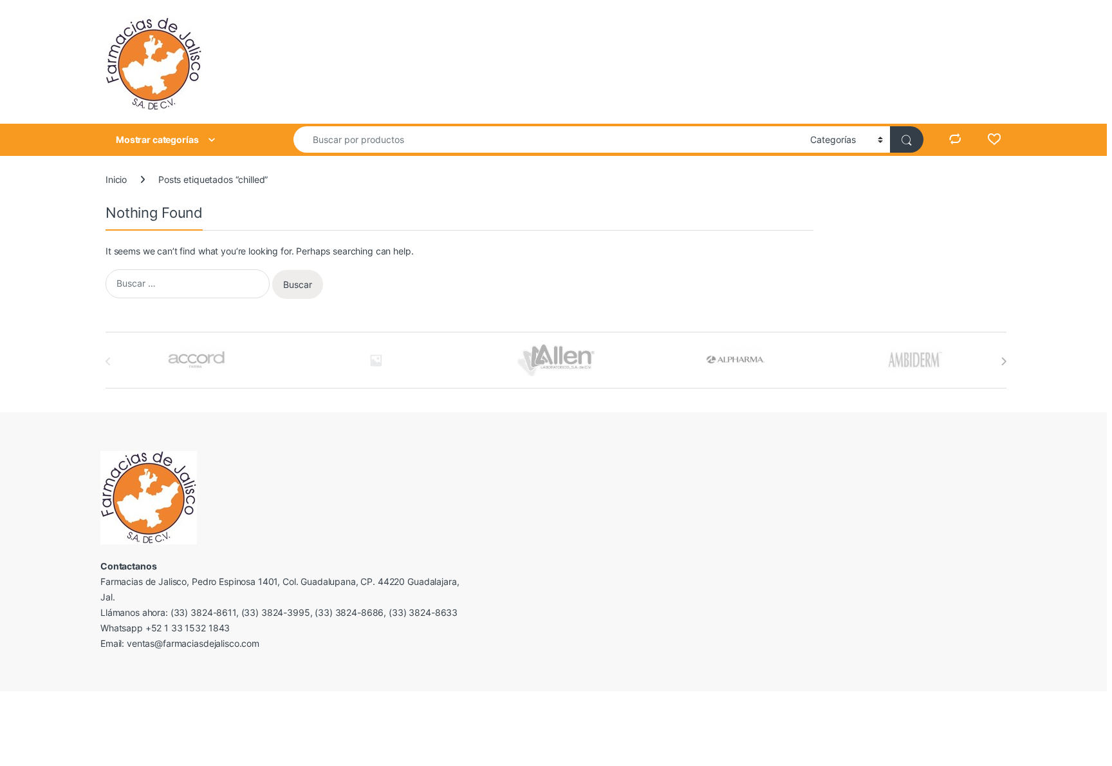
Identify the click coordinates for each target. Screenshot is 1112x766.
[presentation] (1003, 361)
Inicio (116, 179)
